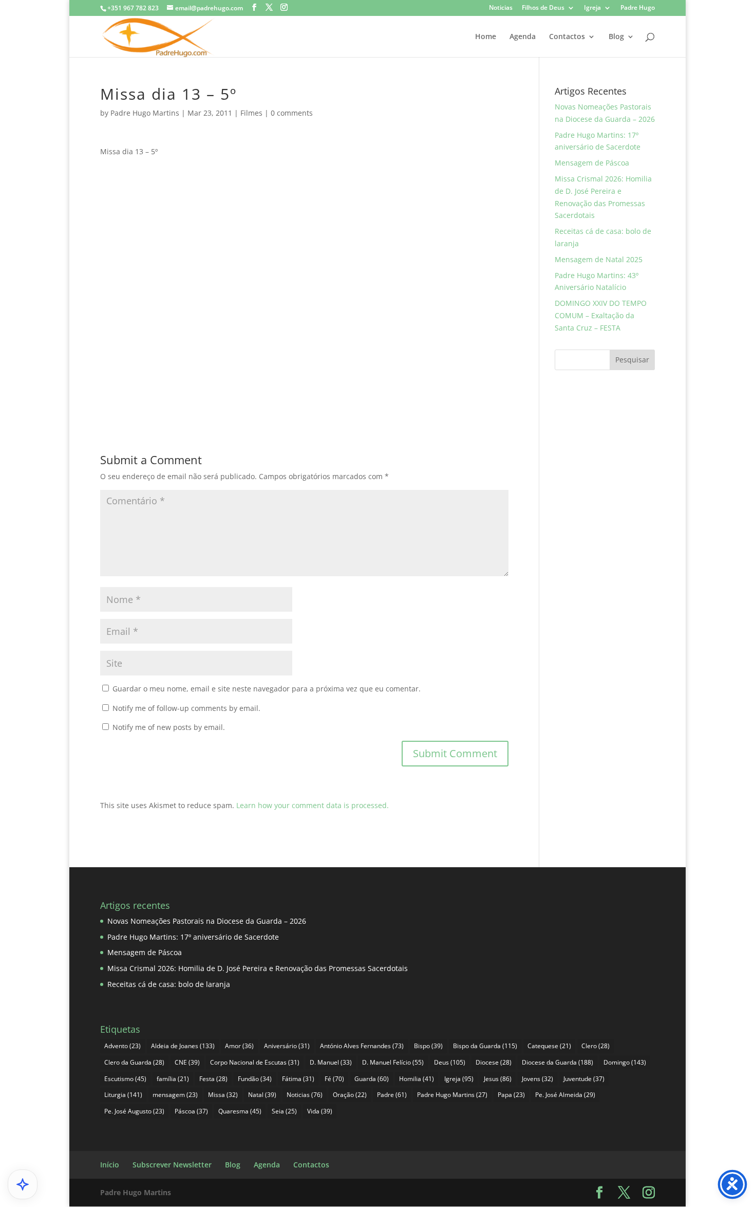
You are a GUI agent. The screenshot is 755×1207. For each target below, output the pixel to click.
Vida (319, 1111)
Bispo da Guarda (485, 1045)
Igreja (592, 8)
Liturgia (123, 1094)
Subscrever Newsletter (172, 1164)
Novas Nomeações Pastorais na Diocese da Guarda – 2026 (206, 921)
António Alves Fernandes (362, 1045)
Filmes (251, 113)
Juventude (584, 1078)
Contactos (567, 37)
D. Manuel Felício (393, 1062)
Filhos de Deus (543, 8)
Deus (449, 1062)
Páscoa (191, 1111)
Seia (284, 1111)
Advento (122, 1045)
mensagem (175, 1094)
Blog (616, 37)
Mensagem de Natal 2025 (599, 259)
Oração (350, 1094)
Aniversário (287, 1045)
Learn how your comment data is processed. (312, 805)
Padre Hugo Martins (144, 113)
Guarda (371, 1078)
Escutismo (125, 1078)
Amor (239, 1045)
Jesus (498, 1078)
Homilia (416, 1078)
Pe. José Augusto (134, 1111)
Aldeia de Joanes (183, 1045)
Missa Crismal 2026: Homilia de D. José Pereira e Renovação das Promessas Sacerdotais (257, 968)
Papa (511, 1094)
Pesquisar (632, 359)
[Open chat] (22, 1184)
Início (109, 1164)
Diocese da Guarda (557, 1062)
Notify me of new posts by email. (168, 727)
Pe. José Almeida (565, 1094)
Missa (223, 1094)
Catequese (549, 1045)
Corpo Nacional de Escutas (254, 1062)
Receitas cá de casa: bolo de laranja (168, 984)
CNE (187, 1062)
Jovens (537, 1078)
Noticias (501, 8)
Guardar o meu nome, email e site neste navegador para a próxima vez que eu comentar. (266, 688)
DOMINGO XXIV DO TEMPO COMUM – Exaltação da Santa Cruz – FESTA (601, 315)
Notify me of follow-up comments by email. (186, 708)
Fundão (255, 1078)
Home (485, 37)
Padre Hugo (637, 8)
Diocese (494, 1062)
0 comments (292, 113)
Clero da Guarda (134, 1062)
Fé (334, 1078)
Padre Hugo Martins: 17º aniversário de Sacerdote (193, 937)
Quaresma (239, 1111)
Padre (392, 1094)
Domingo (624, 1062)
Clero (595, 1045)
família (173, 1078)
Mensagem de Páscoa (592, 163)
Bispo (428, 1045)
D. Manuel (331, 1062)
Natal (262, 1094)
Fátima (298, 1078)
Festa (213, 1078)
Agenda (522, 37)
